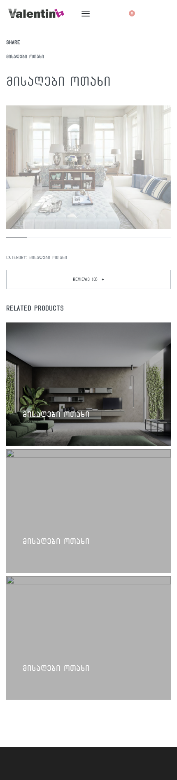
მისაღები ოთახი (25, 56)
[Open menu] (85, 13)
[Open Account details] (148, 13)
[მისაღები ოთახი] (32, 42)
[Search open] (110, 13)
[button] (88, 279)
